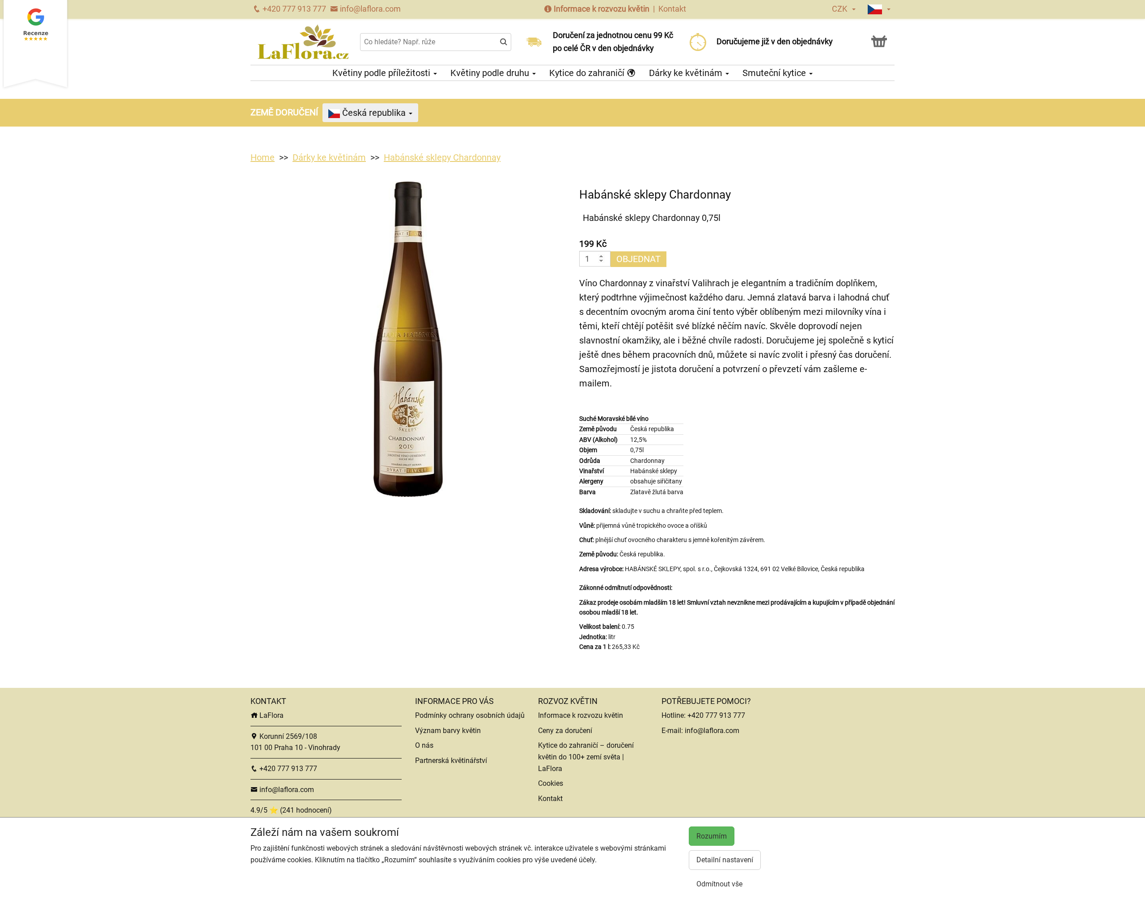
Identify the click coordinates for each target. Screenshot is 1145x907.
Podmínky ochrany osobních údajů (470, 715)
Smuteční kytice (775, 73)
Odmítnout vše (719, 884)
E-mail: (673, 730)
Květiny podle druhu (490, 73)
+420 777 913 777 (293, 8)
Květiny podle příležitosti (382, 73)
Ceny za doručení (565, 730)
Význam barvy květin (448, 730)
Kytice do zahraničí (588, 73)
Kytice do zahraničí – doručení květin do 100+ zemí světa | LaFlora (586, 756)
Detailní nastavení (724, 860)
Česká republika (374, 112)
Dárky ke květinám (687, 73)
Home (262, 157)
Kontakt (672, 8)
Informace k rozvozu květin (601, 8)
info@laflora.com (369, 8)
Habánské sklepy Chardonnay (442, 157)
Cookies (550, 783)
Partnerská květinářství (451, 760)
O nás (424, 745)
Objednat (638, 259)
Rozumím (711, 836)
